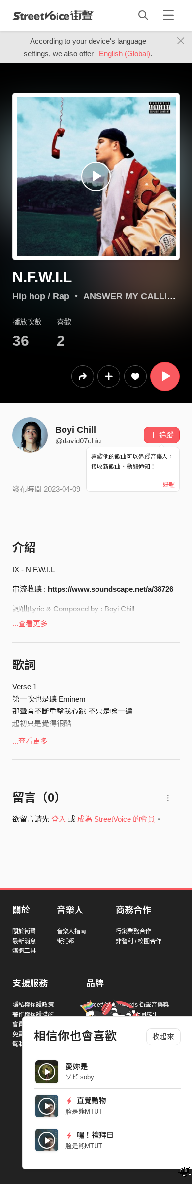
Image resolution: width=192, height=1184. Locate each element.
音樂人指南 (71, 931)
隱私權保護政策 (33, 1004)
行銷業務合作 (133, 931)
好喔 (169, 484)
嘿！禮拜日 (94, 1135)
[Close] (181, 41)
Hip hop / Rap (40, 296)
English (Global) (124, 53)
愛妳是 (76, 1066)
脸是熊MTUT (83, 1111)
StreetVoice (53, 15)
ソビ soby (79, 1077)
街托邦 (65, 941)
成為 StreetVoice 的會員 (116, 819)
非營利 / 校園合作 (138, 941)
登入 (58, 819)
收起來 (163, 1036)
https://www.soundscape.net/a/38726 (110, 589)
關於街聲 (24, 931)
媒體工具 (24, 950)
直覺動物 (90, 1100)
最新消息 (24, 941)
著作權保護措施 (33, 1014)
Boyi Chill (75, 430)
